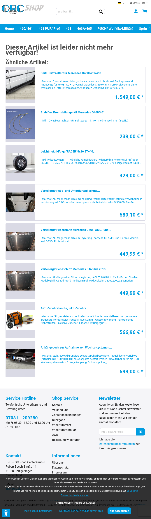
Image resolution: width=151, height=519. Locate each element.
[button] (6, 513)
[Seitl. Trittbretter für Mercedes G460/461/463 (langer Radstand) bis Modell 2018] (20, 85)
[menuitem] (80, 11)
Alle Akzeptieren (119, 510)
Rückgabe (58, 420)
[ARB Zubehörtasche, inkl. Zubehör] (20, 320)
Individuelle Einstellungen (38, 510)
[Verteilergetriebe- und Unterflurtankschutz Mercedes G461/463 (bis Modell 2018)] (20, 202)
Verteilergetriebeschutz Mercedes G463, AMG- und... (76, 230)
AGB (55, 435)
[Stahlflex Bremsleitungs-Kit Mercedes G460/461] (20, 124)
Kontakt (57, 405)
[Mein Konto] (136, 11)
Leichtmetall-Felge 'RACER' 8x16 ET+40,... (68, 151)
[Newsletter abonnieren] (140, 431)
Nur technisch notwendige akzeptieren (81, 510)
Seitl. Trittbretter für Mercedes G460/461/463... (72, 73)
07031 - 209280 (22, 417)
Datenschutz (60, 467)
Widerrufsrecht (61, 425)
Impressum (59, 472)
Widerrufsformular (64, 430)
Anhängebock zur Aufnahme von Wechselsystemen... (76, 347)
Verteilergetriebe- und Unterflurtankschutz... (70, 191)
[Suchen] (101, 11)
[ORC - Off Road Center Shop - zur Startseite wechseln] (23, 12)
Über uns (58, 462)
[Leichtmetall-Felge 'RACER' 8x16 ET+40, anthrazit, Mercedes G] (20, 163)
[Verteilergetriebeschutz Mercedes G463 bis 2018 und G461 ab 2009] (20, 281)
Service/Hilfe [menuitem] (139, 3)
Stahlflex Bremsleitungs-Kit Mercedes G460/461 (73, 112)
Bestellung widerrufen (66, 440)
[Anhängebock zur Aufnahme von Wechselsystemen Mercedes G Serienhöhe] (20, 359)
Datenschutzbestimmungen (117, 444)
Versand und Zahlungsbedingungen (66, 412)
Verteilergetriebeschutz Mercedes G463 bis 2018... (74, 269)
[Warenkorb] (145, 11)
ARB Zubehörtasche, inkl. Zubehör (63, 308)
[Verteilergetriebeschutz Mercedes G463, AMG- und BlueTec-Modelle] (20, 242)
